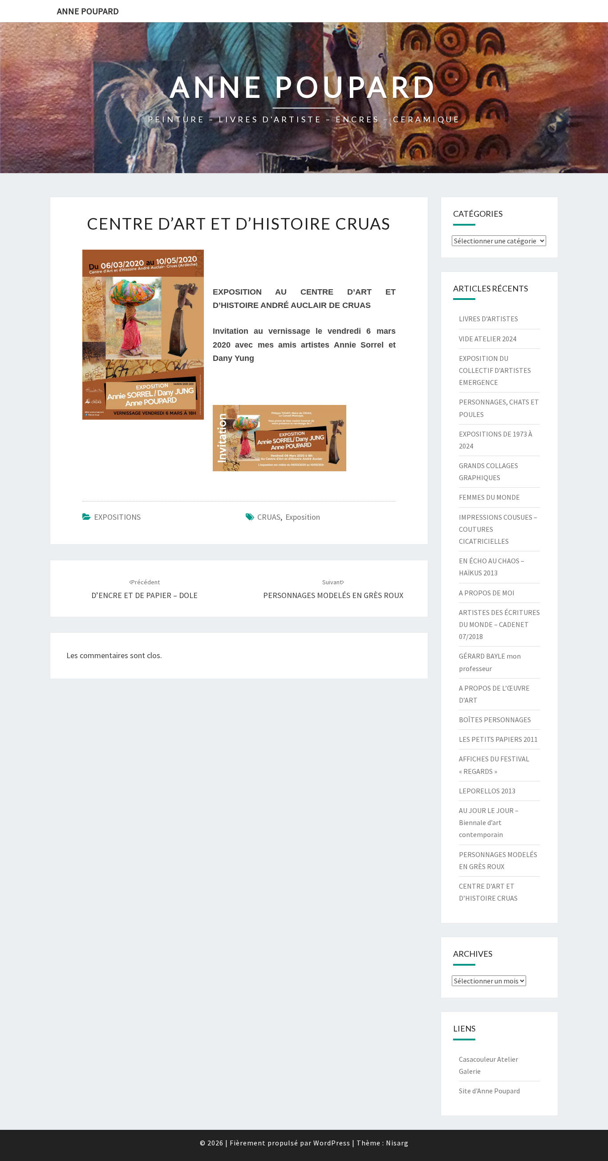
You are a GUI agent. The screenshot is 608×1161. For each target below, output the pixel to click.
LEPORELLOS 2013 (487, 790)
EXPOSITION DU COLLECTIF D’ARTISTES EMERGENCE (495, 370)
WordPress (331, 1142)
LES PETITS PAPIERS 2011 (498, 739)
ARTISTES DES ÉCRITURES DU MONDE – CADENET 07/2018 (499, 624)
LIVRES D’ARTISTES (488, 318)
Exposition (302, 517)
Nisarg (397, 1142)
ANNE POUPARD (88, 10)
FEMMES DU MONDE (489, 497)
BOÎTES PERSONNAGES (495, 719)
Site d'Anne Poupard (489, 1090)
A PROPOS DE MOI (487, 592)
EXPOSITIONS (117, 517)
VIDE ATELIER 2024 (487, 338)
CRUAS (268, 517)
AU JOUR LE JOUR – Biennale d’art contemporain (489, 822)
